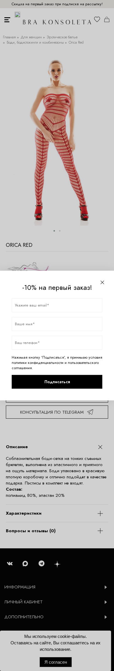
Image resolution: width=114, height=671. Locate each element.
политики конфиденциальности (37, 362)
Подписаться (57, 382)
